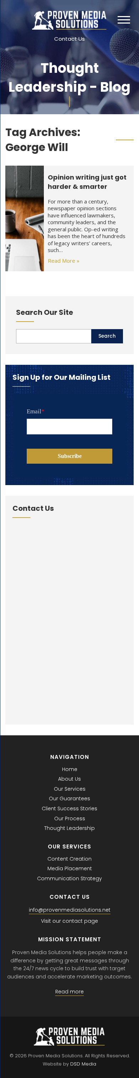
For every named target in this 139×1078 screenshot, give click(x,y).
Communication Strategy (69, 878)
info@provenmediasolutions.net (69, 909)
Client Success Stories (69, 808)
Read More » (63, 260)
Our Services (70, 788)
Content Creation (69, 858)
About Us (69, 778)
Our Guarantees (69, 798)
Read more (69, 991)
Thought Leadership (69, 828)
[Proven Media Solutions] (69, 27)
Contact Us (69, 38)
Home (69, 769)
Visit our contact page (69, 921)
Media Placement (69, 868)
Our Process (69, 818)
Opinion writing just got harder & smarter (87, 182)
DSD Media (83, 1064)
